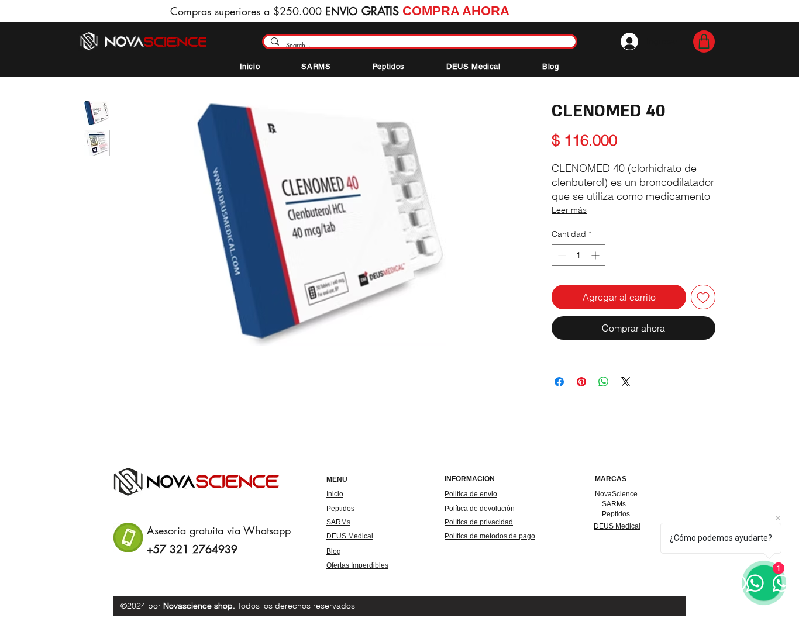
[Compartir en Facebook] (559, 382)
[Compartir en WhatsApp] (604, 382)
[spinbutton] (578, 255)
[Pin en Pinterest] (581, 382)
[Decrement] (560, 255)
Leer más (569, 210)
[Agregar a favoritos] (703, 297)
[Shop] (704, 41)
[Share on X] (626, 382)
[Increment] (596, 255)
